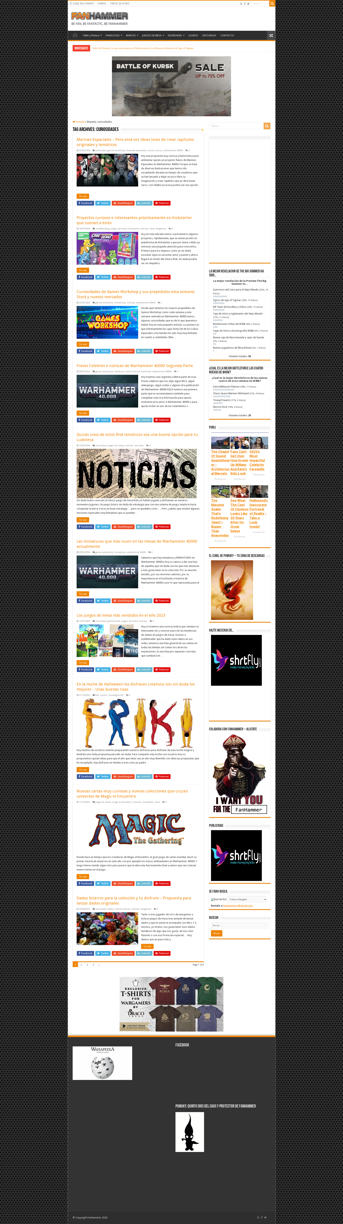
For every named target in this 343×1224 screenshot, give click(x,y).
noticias (144, 228)
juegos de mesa (119, 228)
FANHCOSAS (113, 35)
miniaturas (120, 302)
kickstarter (133, 228)
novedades (148, 802)
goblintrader (113, 621)
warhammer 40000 (173, 150)
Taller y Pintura (91, 35)
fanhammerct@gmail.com (238, 905)
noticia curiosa (155, 150)
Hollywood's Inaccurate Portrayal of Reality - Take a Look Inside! (259, 513)
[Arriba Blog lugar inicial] (171, 86)
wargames (161, 228)
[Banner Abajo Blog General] (171, 1004)
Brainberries (220, 479)
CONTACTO (227, 35)
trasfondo (146, 371)
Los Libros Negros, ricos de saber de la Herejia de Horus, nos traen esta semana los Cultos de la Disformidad (149, 48)
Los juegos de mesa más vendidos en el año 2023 (121, 615)
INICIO (75, 35)
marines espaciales (136, 150)
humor (103, 695)
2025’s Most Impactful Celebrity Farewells (257, 460)
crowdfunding (102, 228)
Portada (80, 121)
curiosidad (100, 150)
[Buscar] (272, 4)
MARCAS (131, 35)
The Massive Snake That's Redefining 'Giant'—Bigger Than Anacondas (220, 517)
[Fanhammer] (99, 18)
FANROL (102, 3)
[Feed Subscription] (202, 129)
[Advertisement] (240, 201)
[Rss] (241, 3)
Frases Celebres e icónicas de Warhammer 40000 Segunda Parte (135, 365)
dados (110, 909)
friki (97, 695)
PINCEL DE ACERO (119, 3)
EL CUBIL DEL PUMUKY (82, 3)
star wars (139, 445)
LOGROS (193, 35)
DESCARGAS (209, 35)
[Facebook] (245, 3)
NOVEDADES (175, 35)
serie (151, 228)
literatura (119, 371)
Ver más (83, 196)
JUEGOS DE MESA (152, 35)
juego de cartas (103, 802)
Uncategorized (116, 695)
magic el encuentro (122, 802)
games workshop (116, 150)
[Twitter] (248, 3)
